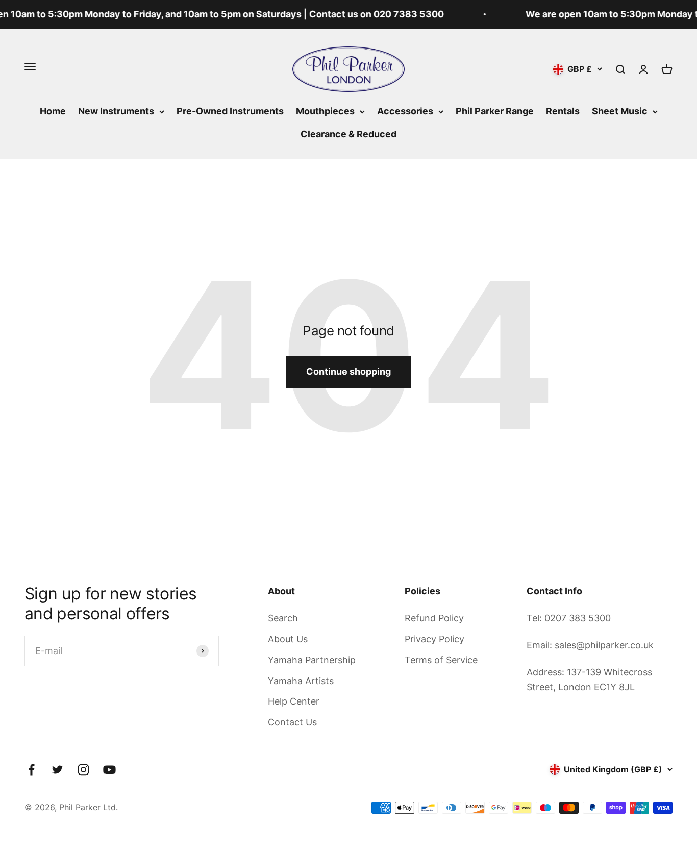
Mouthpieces (325, 111)
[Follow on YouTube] (109, 770)
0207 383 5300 (577, 618)
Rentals (563, 111)
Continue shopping (348, 371)
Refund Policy (434, 618)
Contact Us (292, 722)
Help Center (293, 701)
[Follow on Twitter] (57, 770)
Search (283, 618)
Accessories (405, 111)
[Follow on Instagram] (83, 770)
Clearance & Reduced (348, 134)
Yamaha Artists (301, 680)
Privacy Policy (434, 639)
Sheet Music (620, 111)
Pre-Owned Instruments (230, 111)
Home (53, 111)
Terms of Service (441, 660)
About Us (288, 639)
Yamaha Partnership (312, 660)
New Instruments (116, 111)
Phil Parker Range (495, 111)
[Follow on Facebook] (31, 770)
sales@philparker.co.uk (604, 645)
